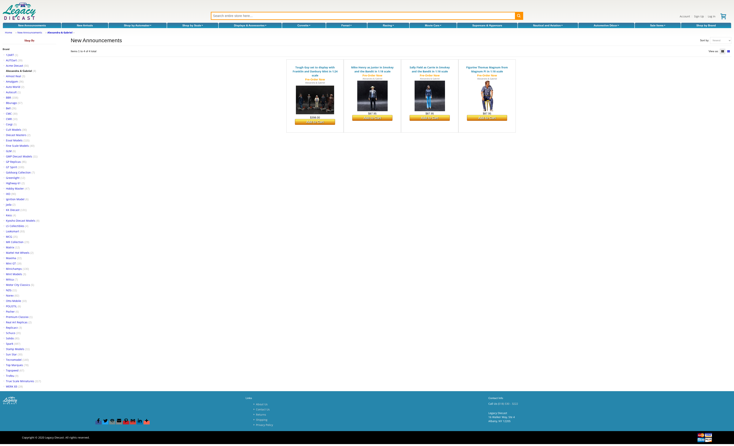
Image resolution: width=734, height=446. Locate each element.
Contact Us (263, 409)
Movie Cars (432, 25)
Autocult (11, 92)
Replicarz (12, 327)
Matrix (10, 247)
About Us (262, 404)
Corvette (303, 25)
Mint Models (14, 274)
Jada (8, 204)
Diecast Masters (16, 135)
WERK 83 (11, 386)
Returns (261, 414)
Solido (10, 338)
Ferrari (345, 25)
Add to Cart (315, 122)
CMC (9, 113)
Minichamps (14, 269)
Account (685, 16)
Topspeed (12, 370)
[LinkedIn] (140, 422)
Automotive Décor (605, 25)
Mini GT (11, 263)
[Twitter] (105, 422)
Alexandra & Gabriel (59, 32)
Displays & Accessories (249, 25)
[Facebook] (98, 422)
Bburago (11, 103)
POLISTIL (11, 306)
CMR (9, 119)
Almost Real (13, 76)
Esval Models (14, 140)
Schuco (10, 333)
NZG (8, 290)
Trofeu (10, 376)
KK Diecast (12, 210)
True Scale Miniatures (20, 381)
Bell (8, 108)
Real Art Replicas (17, 322)
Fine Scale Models (17, 146)
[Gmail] (133, 422)
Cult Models (13, 129)
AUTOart (11, 60)
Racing (387, 25)
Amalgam (12, 81)
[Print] (112, 422)
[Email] (119, 422)
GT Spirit (11, 167)
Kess (9, 215)
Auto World (13, 87)
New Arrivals (85, 25)
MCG (9, 236)
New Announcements (32, 25)
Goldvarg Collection (18, 172)
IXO (8, 194)
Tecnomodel (14, 360)
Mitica (10, 279)
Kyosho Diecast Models (20, 220)
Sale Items (656, 25)
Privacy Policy (264, 425)
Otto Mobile (13, 301)
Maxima (11, 258)
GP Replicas (13, 162)
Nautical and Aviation (547, 25)
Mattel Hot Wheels (17, 253)
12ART (10, 55)
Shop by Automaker (136, 25)
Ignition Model (15, 199)
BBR (8, 97)
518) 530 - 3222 (508, 403)
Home (8, 32)
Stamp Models (15, 349)
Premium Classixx (17, 317)
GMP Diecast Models (19, 156)
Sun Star (11, 354)
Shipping (261, 420)
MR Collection (15, 242)
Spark (9, 343)
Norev (10, 295)
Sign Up (699, 16)
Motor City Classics (18, 285)
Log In (711, 16)
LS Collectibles (15, 226)
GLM (9, 151)
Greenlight (12, 178)
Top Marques (14, 365)
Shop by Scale (191, 25)
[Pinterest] (126, 422)
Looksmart (12, 231)
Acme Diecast (14, 65)
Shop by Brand (706, 25)
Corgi (9, 124)
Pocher (10, 311)
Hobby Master (15, 188)
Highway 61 (13, 183)
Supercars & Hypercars (487, 25)
